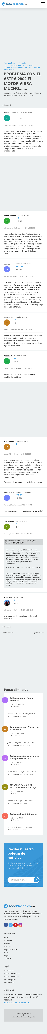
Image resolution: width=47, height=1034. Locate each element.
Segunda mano (10, 949)
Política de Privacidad (13, 976)
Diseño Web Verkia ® (23, 1013)
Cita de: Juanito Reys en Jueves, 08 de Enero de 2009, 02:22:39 (21, 542)
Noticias (7, 943)
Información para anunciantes (17, 1002)
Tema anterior (8, 633)
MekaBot (8, 946)
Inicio (6, 937)
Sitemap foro (9, 982)
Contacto (7, 958)
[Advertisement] (23, 35)
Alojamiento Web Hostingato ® (23, 1017)
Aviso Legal (9, 970)
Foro (6, 952)
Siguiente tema (38, 633)
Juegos (6, 955)
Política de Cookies (12, 973)
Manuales (8, 940)
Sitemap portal (10, 979)
